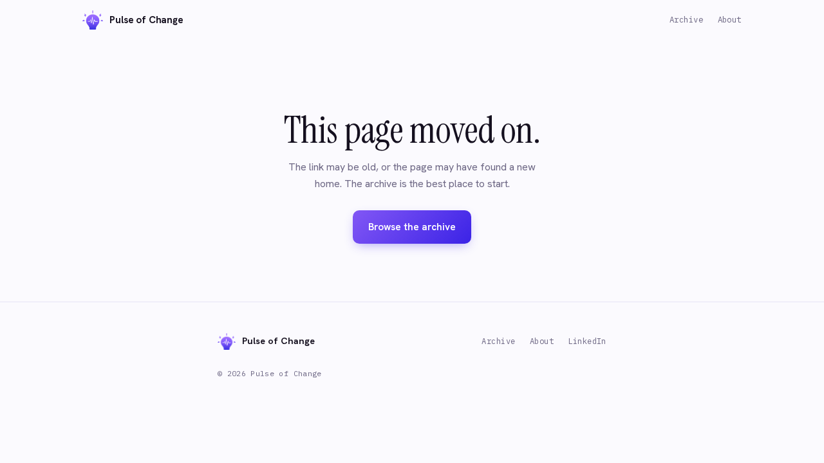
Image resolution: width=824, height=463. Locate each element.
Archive (687, 19)
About (730, 19)
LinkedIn (587, 341)
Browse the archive (412, 227)
